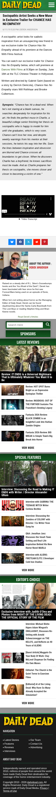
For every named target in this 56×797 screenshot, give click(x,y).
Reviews (9, 747)
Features (9, 743)
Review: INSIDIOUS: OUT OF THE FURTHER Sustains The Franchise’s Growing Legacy (39, 404)
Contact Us (36, 743)
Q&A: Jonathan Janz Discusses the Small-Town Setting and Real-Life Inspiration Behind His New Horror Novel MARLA (39, 540)
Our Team (35, 740)
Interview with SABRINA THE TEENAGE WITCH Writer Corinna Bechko (39, 505)
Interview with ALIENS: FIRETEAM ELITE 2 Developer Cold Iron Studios (40, 558)
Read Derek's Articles (28, 317)
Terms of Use (10, 791)
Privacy (44, 788)
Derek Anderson (29, 29)
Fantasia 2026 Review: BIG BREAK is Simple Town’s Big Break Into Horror (39, 436)
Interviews (9, 751)
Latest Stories (11, 740)
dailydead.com (35, 782)
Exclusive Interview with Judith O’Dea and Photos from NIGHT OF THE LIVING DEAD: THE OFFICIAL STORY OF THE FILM (26, 614)
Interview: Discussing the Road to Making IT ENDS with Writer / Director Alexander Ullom (27, 492)
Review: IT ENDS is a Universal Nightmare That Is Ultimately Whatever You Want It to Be (26, 377)
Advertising (36, 747)
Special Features (28, 457)
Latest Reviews (28, 342)
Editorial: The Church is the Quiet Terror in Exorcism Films (39, 674)
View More (28, 448)
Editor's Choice (28, 579)
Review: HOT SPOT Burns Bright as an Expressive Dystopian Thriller (38, 390)
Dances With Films (12, 69)
